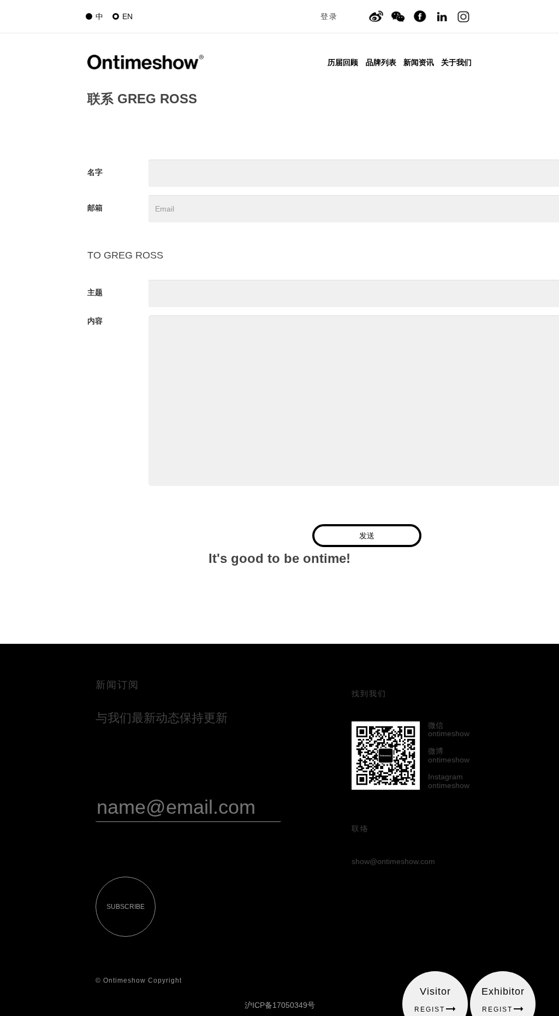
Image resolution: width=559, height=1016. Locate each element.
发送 (366, 535)
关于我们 (456, 62)
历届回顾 (343, 62)
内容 (95, 320)
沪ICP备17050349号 (280, 1005)
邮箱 (95, 207)
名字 (95, 172)
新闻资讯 (418, 62)
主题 (95, 292)
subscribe (125, 907)
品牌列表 (381, 62)
